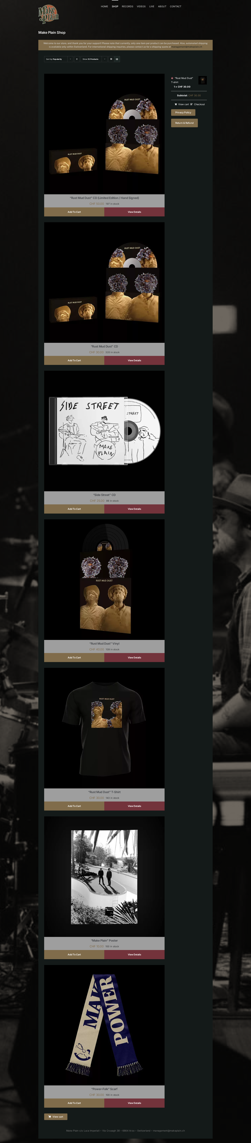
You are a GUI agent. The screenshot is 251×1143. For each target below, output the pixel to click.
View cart (183, 104)
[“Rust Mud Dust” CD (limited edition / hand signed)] (104, 75)
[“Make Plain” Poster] (104, 818)
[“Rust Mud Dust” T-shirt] (104, 669)
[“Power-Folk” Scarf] (104, 966)
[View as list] (117, 59)
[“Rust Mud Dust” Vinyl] (104, 521)
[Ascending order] (77, 59)
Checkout (199, 104)
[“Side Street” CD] (104, 372)
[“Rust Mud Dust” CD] (104, 224)
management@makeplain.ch (186, 46)
